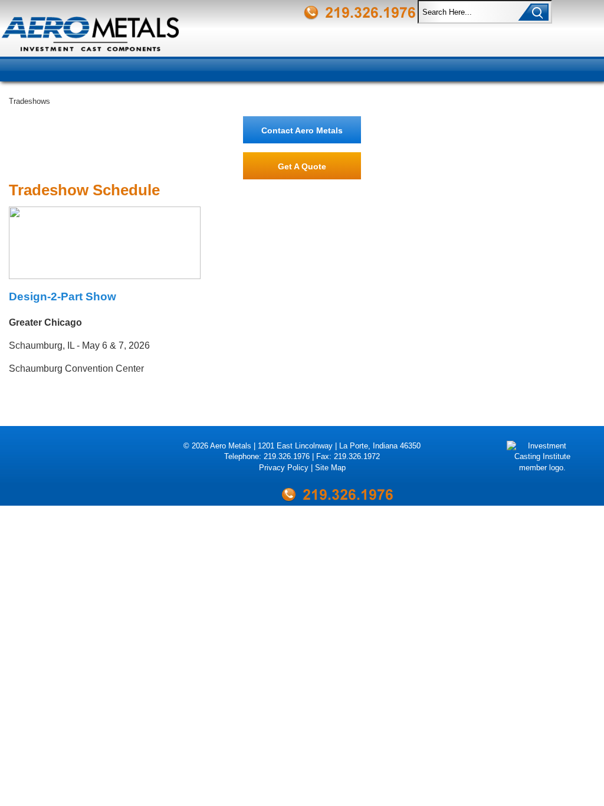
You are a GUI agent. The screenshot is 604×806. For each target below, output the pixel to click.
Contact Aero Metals (302, 130)
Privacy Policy (283, 467)
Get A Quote (302, 166)
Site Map (330, 467)
